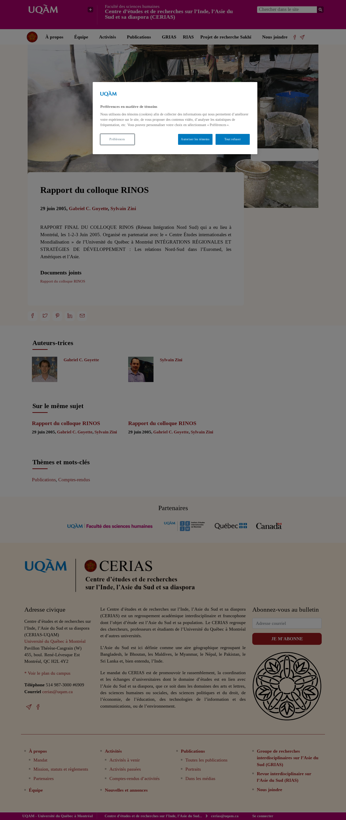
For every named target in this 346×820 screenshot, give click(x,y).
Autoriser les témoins (195, 139)
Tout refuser (232, 139)
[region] (175, 118)
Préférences (117, 139)
